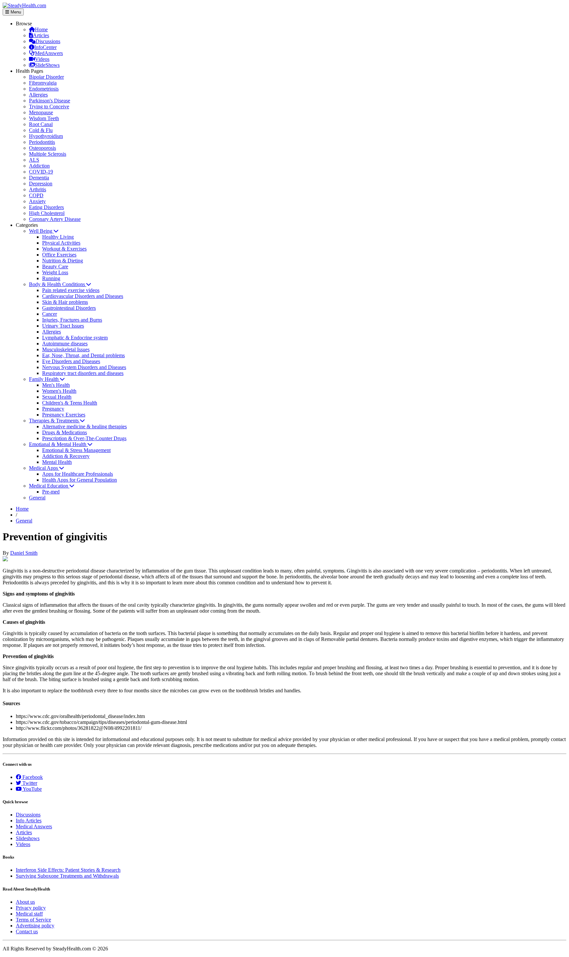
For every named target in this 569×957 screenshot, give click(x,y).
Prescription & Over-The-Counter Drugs (84, 438)
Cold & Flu (41, 130)
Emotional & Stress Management (76, 450)
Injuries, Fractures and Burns (72, 320)
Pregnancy (53, 409)
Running (51, 278)
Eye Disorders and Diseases (71, 361)
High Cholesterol (47, 213)
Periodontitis (42, 142)
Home (41, 29)
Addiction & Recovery (66, 456)
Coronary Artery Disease (55, 219)
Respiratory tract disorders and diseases (82, 373)
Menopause (41, 112)
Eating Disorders (46, 207)
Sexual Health (56, 397)
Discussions (48, 41)
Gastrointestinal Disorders (69, 308)
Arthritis (37, 189)
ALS (34, 160)
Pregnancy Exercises (63, 414)
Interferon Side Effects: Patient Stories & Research (68, 870)
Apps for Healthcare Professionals (77, 474)
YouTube (32, 789)
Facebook (32, 777)
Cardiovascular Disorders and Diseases (82, 296)
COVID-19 (41, 171)
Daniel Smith (24, 553)
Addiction (39, 166)
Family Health (44, 379)
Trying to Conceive (49, 106)
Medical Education (49, 486)
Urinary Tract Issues (63, 326)
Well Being (41, 231)
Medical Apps (44, 468)
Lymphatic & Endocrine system (75, 337)
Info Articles (28, 820)
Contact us (27, 931)
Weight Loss (55, 272)
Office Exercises (59, 254)
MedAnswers (49, 53)
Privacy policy (31, 908)
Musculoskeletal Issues (66, 349)
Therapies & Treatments (54, 420)
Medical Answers (34, 826)
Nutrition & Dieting (62, 260)
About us (25, 902)
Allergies (38, 94)
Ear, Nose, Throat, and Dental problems (83, 355)
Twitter (29, 783)
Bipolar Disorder (46, 77)
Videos (42, 59)
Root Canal (41, 124)
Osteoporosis (42, 148)
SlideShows (47, 65)
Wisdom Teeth (44, 118)
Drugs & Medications (64, 432)
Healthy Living (58, 237)
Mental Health (57, 462)
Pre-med (51, 491)
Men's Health (56, 385)
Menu (15, 12)
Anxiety (37, 201)
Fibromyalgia (43, 83)
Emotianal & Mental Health (58, 444)
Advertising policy (35, 925)
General (37, 497)
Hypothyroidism (46, 136)
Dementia (39, 177)
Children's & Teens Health (69, 403)
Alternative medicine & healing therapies (84, 426)
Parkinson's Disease (49, 100)
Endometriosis (44, 89)
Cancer (49, 314)
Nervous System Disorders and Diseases (84, 367)
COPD (36, 195)
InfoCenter (45, 47)
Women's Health (59, 391)
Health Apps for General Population (79, 480)
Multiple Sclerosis (47, 154)
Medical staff (29, 914)
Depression (40, 183)
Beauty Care (55, 266)
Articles (41, 35)
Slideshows (28, 838)
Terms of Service (33, 919)
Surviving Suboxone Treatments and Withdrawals (67, 876)
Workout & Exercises (64, 249)
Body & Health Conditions (57, 284)
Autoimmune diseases (65, 343)
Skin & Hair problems (65, 302)
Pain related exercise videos (70, 290)
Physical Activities (61, 243)
